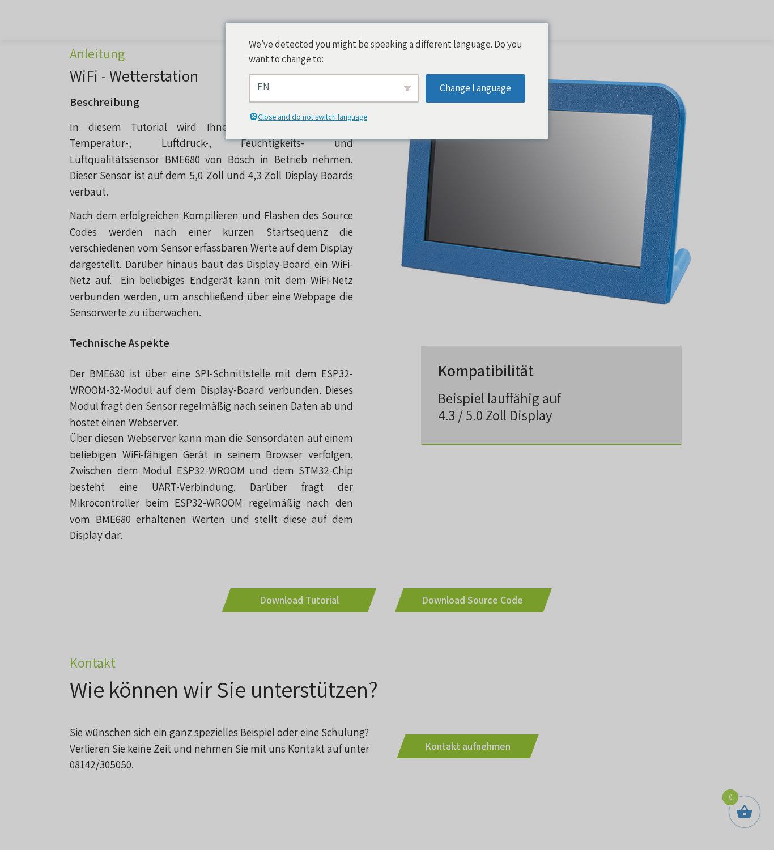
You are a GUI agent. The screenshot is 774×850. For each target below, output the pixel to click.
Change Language (475, 88)
